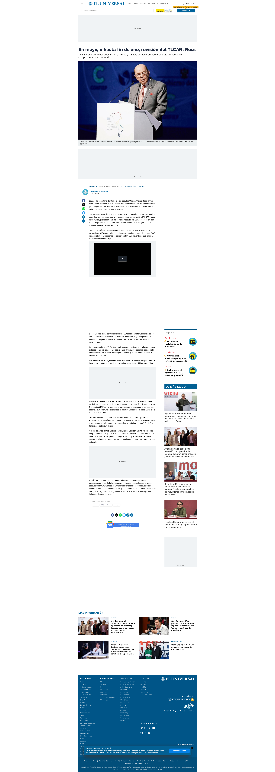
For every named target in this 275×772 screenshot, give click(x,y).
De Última (104, 689)
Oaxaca (143, 684)
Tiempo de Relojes (107, 697)
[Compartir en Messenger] (83, 212)
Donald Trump (85, 705)
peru (116, 505)
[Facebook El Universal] (145, 728)
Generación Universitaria (125, 696)
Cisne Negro (104, 700)
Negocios (93, 186)
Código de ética (121, 761)
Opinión (169, 333)
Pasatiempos (125, 713)
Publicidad (141, 761)
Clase (102, 682)
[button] (186, 10)
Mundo (82, 702)
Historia (165, 761)
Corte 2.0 (83, 684)
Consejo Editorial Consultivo (103, 761)
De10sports (124, 702)
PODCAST (143, 4)
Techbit (83, 741)
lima (95, 505)
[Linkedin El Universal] (149, 733)
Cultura (83, 728)
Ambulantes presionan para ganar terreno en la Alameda (175, 358)
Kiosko (167, 366)
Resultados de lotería (125, 719)
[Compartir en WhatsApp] (83, 208)
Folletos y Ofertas (127, 684)
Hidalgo (143, 689)
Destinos (103, 692)
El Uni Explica (85, 695)
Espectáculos (85, 725)
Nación (82, 682)
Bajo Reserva (170, 338)
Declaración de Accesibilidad (180, 761)
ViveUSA (123, 707)
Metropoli (83, 707)
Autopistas (104, 695)
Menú (82, 744)
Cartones (83, 718)
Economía (84, 720)
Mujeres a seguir (86, 687)
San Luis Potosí (146, 695)
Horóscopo (124, 715)
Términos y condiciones (133, 763)
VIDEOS (135, 4)
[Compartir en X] (83, 204)
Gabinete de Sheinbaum (85, 698)
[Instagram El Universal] (142, 733)
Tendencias (84, 733)
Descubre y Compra (128, 682)
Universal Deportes (87, 723)
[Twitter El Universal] (149, 728)
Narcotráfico (85, 713)
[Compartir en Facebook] (83, 200)
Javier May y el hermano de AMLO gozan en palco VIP (174, 373)
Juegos (123, 710)
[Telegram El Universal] (142, 728)
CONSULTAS (164, 4)
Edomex (144, 682)
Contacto (147, 763)
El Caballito (169, 352)
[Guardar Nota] (83, 221)
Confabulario (85, 731)
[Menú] (82, 3)
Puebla (143, 687)
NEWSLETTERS (153, 4)
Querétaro (144, 692)
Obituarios (124, 692)
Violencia (132, 761)
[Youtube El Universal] (153, 728)
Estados (83, 710)
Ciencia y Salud (86, 736)
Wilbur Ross (106, 505)
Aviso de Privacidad (154, 761)
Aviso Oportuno (126, 687)
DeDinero (124, 705)
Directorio (87, 761)
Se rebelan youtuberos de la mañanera (173, 344)
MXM (129, 4)
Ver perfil (95, 193)
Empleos (123, 689)
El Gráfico (124, 700)
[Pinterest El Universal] (145, 733)
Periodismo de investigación (85, 691)
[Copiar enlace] (83, 217)
